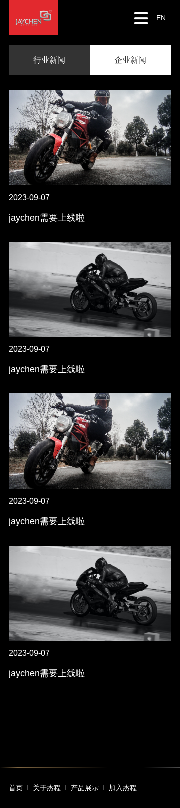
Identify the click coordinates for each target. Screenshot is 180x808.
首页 (16, 788)
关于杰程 (47, 788)
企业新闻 (130, 60)
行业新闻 (50, 60)
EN (161, 18)
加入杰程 (123, 788)
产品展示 (85, 788)
